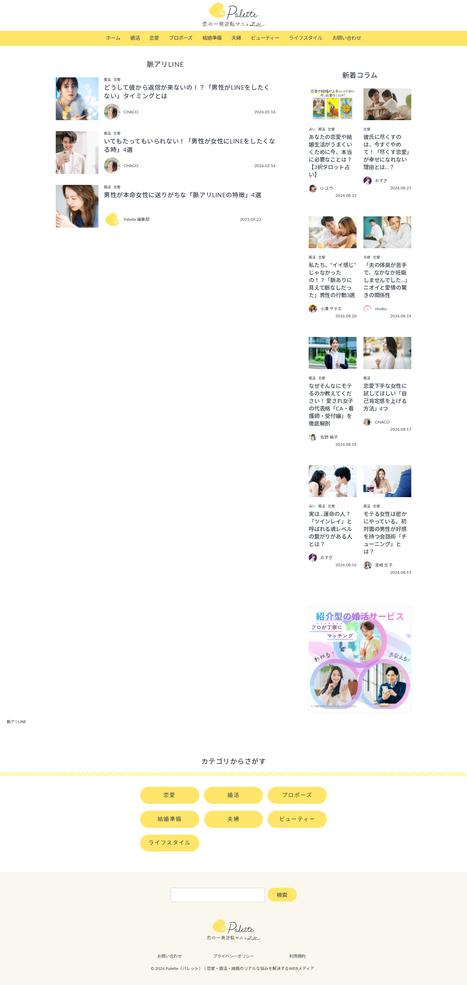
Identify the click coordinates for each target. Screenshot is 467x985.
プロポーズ (180, 38)
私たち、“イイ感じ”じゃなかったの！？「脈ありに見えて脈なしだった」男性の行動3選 (332, 280)
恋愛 (154, 38)
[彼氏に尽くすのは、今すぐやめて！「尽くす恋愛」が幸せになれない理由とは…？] (387, 115)
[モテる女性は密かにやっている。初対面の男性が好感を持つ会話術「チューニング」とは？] (387, 492)
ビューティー (265, 38)
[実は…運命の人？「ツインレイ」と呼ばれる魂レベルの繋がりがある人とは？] (333, 492)
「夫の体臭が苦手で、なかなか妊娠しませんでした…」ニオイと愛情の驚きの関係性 (386, 280)
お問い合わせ (346, 38)
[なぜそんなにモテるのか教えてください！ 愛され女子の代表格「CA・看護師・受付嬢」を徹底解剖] (333, 364)
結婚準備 (212, 38)
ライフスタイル (305, 38)
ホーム (113, 38)
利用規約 (297, 956)
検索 (282, 895)
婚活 (135, 38)
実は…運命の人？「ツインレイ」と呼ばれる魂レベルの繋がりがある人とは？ (330, 529)
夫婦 (236, 38)
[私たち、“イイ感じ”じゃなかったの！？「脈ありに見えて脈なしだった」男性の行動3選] (333, 243)
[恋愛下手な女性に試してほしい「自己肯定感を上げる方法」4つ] (387, 364)
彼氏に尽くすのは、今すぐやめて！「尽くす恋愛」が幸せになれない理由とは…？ (386, 152)
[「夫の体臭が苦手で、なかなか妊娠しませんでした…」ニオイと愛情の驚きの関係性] (387, 243)
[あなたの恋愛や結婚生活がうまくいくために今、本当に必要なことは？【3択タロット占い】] (333, 115)
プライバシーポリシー (233, 956)
